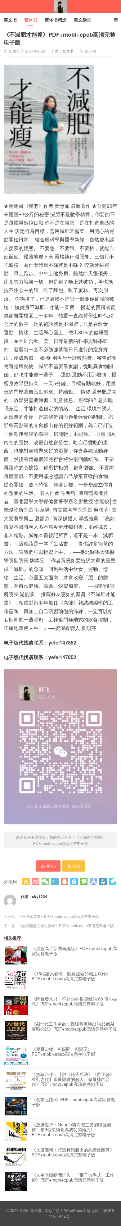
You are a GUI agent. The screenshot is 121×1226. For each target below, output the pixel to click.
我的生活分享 (60, 6)
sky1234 (39, 896)
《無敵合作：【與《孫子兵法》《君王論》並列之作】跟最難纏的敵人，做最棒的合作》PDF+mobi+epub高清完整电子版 (73, 1079)
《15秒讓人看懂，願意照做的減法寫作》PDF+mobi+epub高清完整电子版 (71, 976)
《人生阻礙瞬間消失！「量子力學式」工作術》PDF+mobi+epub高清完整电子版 (73, 1177)
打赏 (76, 865)
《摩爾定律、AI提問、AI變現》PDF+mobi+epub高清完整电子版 (63, 1051)
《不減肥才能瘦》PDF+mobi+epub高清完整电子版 (59, 38)
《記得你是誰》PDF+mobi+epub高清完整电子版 (58, 916)
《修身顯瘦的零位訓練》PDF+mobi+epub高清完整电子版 (66, 925)
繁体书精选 (55, 19)
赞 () (51, 865)
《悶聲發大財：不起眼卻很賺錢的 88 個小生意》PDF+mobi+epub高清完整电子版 (74, 1001)
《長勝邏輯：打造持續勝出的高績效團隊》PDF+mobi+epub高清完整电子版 (73, 1152)
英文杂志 (82, 19)
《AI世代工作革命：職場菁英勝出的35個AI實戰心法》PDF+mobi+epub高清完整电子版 (74, 1026)
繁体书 (30, 19)
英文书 (10, 19)
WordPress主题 (77, 1210)
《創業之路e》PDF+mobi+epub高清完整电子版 (73, 1102)
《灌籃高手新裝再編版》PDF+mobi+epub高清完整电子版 (74, 951)
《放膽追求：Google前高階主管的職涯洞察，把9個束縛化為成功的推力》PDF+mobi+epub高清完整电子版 (71, 1129)
